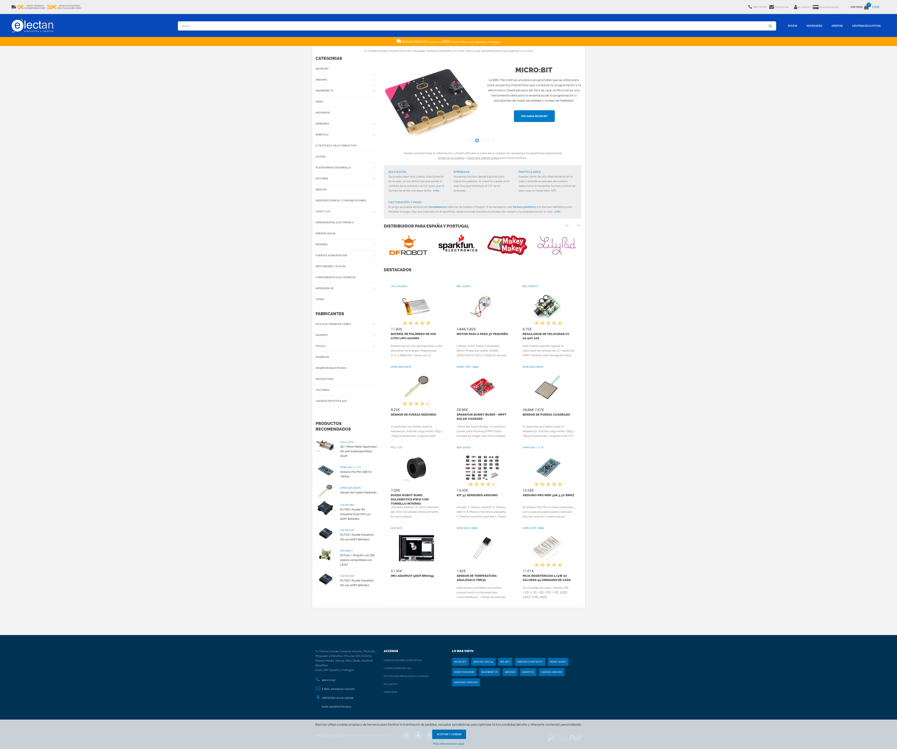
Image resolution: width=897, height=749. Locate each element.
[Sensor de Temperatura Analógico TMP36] (482, 548)
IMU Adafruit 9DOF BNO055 (412, 576)
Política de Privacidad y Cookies (406, 676)
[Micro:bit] (431, 103)
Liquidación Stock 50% (331, 401)
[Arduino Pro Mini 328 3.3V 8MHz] (548, 467)
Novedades (814, 26)
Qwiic (320, 101)
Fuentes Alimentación (331, 255)
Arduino (321, 79)
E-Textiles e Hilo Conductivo (336, 145)
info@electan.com (343, 689)
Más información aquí (448, 743)
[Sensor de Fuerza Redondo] (416, 387)
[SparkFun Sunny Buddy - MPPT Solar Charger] (482, 387)
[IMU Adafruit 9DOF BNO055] (416, 548)
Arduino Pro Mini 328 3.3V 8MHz (548, 495)
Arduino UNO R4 (483, 662)
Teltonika (322, 390)
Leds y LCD (323, 211)
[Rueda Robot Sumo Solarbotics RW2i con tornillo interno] (416, 467)
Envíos (792, 26)
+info (436, 190)
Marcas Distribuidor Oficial (403, 660)
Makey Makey (558, 662)
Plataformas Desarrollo (333, 167)
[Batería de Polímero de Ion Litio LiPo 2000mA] (416, 306)
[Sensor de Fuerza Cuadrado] (548, 387)
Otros (320, 299)
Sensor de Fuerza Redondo (413, 414)
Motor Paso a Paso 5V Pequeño (482, 334)
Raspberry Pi (324, 90)
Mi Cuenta (390, 684)
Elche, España (345, 698)
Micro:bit (533, 70)
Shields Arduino (551, 672)
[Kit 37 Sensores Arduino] (482, 467)
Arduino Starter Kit (530, 662)
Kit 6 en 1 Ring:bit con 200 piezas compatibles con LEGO (357, 560)
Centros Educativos (866, 26)
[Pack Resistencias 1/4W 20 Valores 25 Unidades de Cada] (548, 548)
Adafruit (322, 335)
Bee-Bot (505, 662)
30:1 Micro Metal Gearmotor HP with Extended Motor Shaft (358, 451)
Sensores (322, 123)
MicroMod (323, 112)
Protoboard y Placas (331, 266)
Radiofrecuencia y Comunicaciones (341, 200)
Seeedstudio (325, 379)
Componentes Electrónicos (336, 277)
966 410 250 (328, 680)
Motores (322, 178)
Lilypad (321, 156)
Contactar (781, 7)
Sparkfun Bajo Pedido (331, 368)
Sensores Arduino (466, 682)
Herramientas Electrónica (335, 222)
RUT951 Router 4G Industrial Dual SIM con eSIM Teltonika (355, 514)
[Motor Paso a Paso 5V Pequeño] (482, 306)
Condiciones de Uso (397, 668)
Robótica (322, 134)
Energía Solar (325, 233)
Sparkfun (322, 357)
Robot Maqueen (464, 672)
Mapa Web (390, 692)
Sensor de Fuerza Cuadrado (546, 414)
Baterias (321, 244)
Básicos (321, 189)
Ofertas (837, 26)
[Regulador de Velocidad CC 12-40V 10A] (548, 306)
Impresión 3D (325, 288)
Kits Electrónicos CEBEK (333, 324)
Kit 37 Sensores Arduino (477, 495)
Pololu (321, 346)
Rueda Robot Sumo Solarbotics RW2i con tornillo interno (410, 499)
